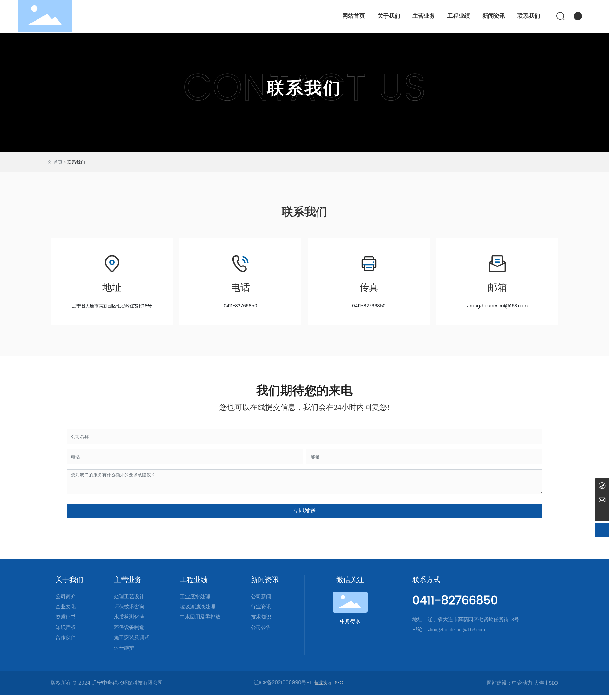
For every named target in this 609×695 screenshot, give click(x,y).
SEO (339, 682)
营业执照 (323, 682)
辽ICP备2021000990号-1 (282, 683)
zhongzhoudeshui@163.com (497, 306)
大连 (539, 683)
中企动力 (522, 683)
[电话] (602, 485)
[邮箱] (602, 500)
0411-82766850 (240, 306)
